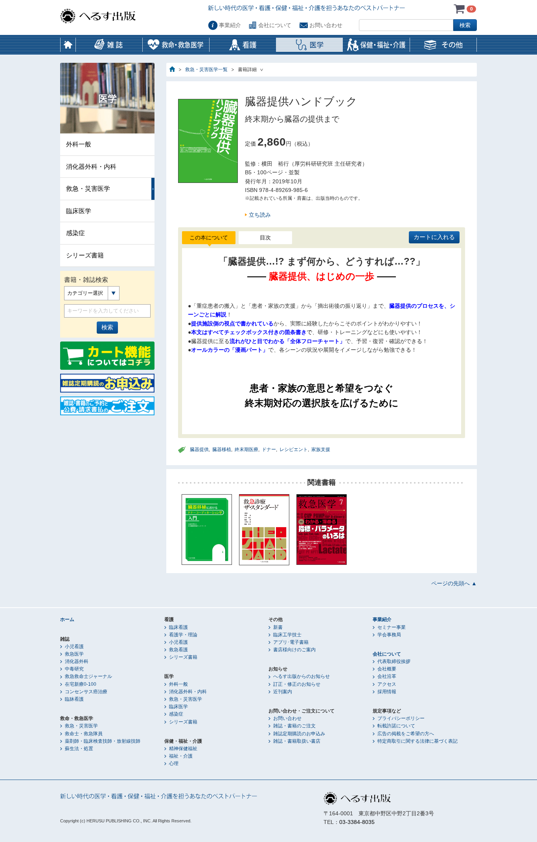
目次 (265, 237)
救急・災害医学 (88, 188)
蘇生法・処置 (79, 748)
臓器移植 (221, 449)
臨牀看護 (74, 699)
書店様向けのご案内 (294, 649)
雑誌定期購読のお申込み (299, 733)
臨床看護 (178, 627)
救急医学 (74, 654)
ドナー (269, 449)
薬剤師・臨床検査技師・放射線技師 (102, 741)
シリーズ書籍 (85, 255)
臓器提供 (199, 449)
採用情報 (386, 691)
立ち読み (260, 215)
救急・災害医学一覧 (206, 69)
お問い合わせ (325, 25)
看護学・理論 (183, 634)
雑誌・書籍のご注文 (294, 726)
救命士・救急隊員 (84, 733)
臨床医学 (78, 211)
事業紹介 (230, 25)
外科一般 (78, 144)
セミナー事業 (391, 627)
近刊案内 (282, 691)
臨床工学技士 (287, 634)
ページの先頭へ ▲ (454, 583)
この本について (208, 237)
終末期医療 (246, 449)
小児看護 (74, 646)
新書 (278, 627)
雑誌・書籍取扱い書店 (296, 741)
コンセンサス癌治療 (86, 691)
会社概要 (386, 669)
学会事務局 (389, 634)
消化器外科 (76, 661)
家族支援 (320, 449)
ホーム (68, 45)
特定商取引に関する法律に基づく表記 (417, 741)
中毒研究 (74, 669)
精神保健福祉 (183, 748)
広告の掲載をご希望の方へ (405, 733)
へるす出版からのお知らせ (301, 676)
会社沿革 (386, 676)
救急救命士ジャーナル (88, 676)
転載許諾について (396, 726)
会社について (274, 25)
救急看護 (178, 649)
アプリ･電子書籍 (291, 642)
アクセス (386, 684)
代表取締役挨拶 (393, 661)
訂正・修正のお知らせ (296, 684)
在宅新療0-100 (80, 684)
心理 (173, 763)
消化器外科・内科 (91, 166)
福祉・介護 (181, 756)
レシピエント (294, 449)
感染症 (75, 233)
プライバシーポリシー (401, 718)
